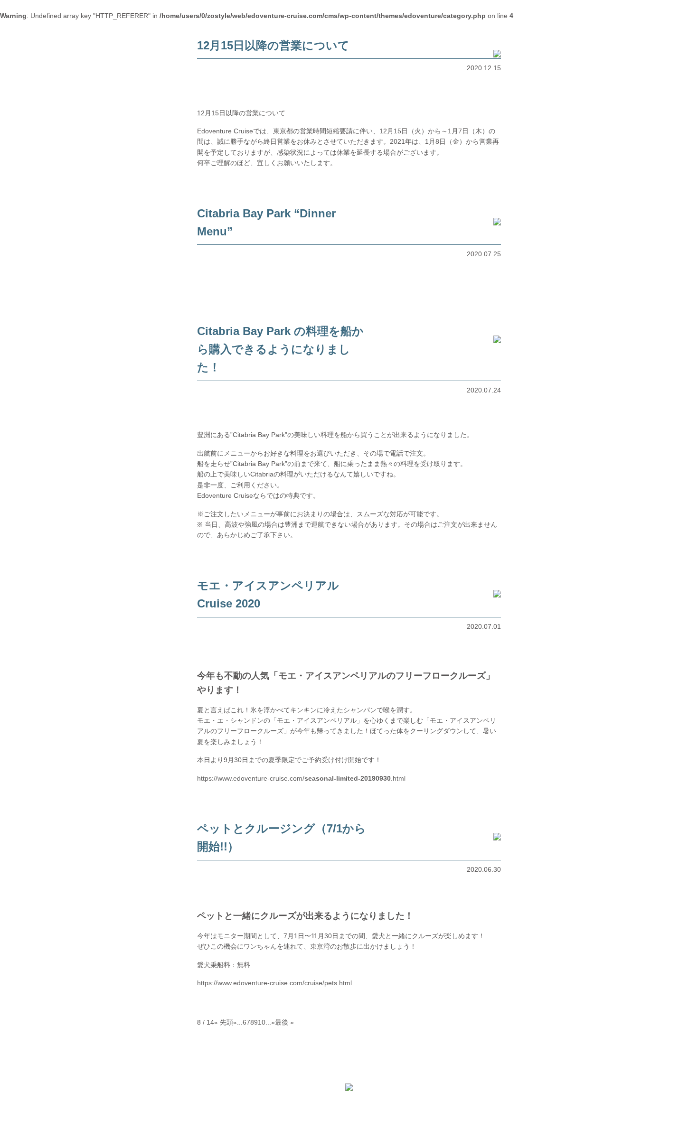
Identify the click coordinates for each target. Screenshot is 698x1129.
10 (261, 1022)
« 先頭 (223, 1022)
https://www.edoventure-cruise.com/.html (301, 778)
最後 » (284, 1022)
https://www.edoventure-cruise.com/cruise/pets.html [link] (274, 983)
